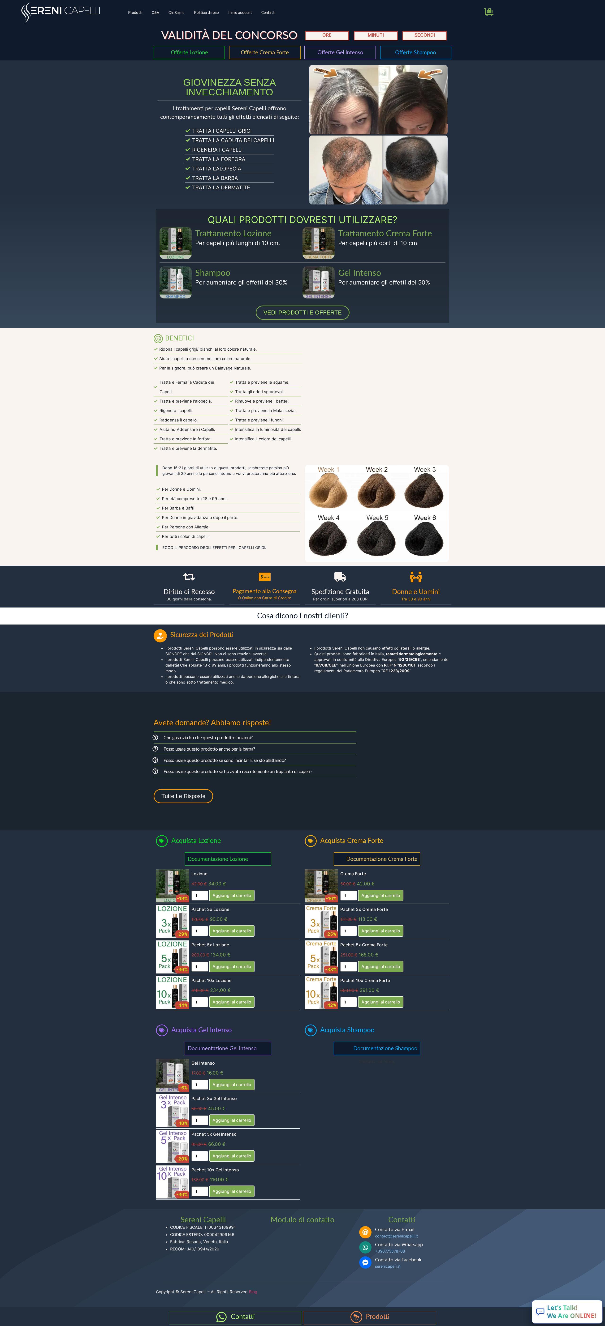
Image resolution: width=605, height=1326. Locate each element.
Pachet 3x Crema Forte (364, 909)
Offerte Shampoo (415, 52)
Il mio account (240, 12)
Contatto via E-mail (395, 1229)
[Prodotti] (356, 1317)
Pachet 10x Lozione (211, 980)
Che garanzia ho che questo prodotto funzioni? (208, 738)
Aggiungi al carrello (231, 895)
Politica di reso (206, 12)
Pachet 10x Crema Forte (365, 980)
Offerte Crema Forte (265, 52)
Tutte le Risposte (183, 796)
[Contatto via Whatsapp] (365, 1247)
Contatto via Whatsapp (399, 1244)
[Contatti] (221, 1317)
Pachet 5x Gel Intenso (214, 1134)
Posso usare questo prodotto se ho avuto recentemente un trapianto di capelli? (238, 771)
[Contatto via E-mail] (365, 1232)
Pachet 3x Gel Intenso (214, 1098)
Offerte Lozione (189, 52)
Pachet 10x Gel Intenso (215, 1169)
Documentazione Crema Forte (381, 859)
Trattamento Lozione (233, 234)
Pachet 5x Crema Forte (364, 944)
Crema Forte (353, 873)
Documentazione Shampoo (385, 1048)
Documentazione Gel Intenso (222, 1048)
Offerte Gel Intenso (340, 52)
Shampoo (212, 273)
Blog (253, 1291)
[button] (255, 738)
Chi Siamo (177, 12)
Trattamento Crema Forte (385, 234)
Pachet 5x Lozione (210, 944)
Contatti (268, 12)
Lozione (199, 873)
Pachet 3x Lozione (210, 909)
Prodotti (135, 12)
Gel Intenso (359, 273)
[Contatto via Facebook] (365, 1262)
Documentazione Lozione (218, 859)
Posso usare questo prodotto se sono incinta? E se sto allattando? (225, 760)
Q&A (155, 12)
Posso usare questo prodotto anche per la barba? (209, 749)
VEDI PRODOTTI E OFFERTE (303, 312)
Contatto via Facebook (398, 1260)
